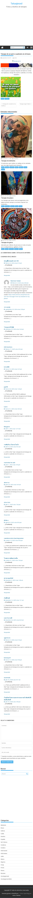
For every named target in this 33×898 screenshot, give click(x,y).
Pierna (3, 169)
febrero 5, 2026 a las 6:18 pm (13, 640)
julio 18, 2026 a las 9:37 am (12, 680)
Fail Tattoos (4, 842)
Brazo (2, 98)
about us (6, 482)
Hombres (7, 98)
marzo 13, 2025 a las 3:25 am (13, 369)
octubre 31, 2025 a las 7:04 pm (14, 560)
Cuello (6, 249)
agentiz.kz (7, 638)
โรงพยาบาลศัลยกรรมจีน (11, 558)
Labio (2, 856)
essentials (7, 678)
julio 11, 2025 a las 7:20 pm (13, 504)
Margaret (7, 427)
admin (15, 58)
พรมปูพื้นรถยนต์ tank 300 (11, 261)
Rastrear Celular (16, 281)
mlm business (8, 347)
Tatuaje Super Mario (25, 104)
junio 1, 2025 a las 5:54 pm (12, 464)
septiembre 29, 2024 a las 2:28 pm (15, 309)
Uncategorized (5, 876)
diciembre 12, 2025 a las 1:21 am (14, 600)
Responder (7, 275)
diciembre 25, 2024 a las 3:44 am (14, 329)
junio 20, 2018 (5, 240)
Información (4, 850)
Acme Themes (17, 895)
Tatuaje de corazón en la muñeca (8, 104)
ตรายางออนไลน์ (8, 578)
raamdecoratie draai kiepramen (14, 538)
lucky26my (15, 158)
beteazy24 (7, 658)
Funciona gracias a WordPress (10, 893)
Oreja (16, 206)
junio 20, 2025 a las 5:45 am (13, 484)
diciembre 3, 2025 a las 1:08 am (14, 580)
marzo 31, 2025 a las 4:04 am (13, 409)
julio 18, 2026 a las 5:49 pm (13, 701)
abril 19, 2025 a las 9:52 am (13, 447)
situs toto (7, 502)
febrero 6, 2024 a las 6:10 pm (13, 263)
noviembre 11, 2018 (6, 158)
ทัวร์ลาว (6, 520)
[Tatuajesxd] (2, 47)
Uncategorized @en (6, 879)
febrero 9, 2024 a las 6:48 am (20, 283)
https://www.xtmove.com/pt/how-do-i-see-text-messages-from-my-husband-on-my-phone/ (17, 296)
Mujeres (21, 167)
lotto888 (6, 367)
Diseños (3, 836)
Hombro (3, 848)
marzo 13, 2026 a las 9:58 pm (13, 660)
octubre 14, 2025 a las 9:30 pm (14, 540)
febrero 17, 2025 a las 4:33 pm (14, 349)
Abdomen (3, 825)
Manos (16, 167)
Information (4, 853)
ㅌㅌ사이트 (7, 307)
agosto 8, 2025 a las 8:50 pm (13, 522)
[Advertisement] (16, 28)
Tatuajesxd (16, 3)
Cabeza (3, 831)
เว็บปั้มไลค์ (7, 598)
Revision (3, 873)
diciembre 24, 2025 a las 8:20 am (14, 620)
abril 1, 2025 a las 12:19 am (13, 429)
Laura (5, 407)
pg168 (6, 387)
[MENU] (31, 47)
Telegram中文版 (9, 327)
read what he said (9, 462)
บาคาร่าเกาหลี (8, 618)
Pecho (25, 167)
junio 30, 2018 (5, 195)
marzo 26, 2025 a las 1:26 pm (13, 389)
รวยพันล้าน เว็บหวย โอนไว (11, 444)
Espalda (7, 167)
